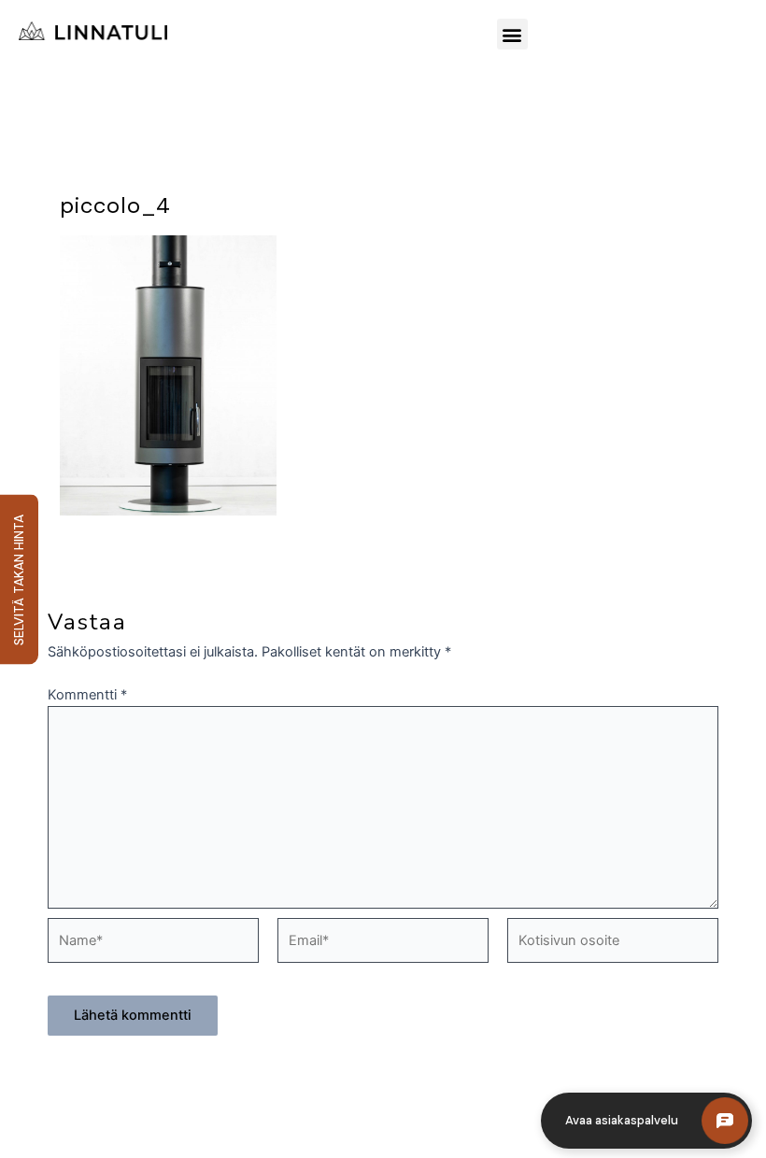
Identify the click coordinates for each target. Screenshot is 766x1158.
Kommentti (87, 694)
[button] (512, 34)
